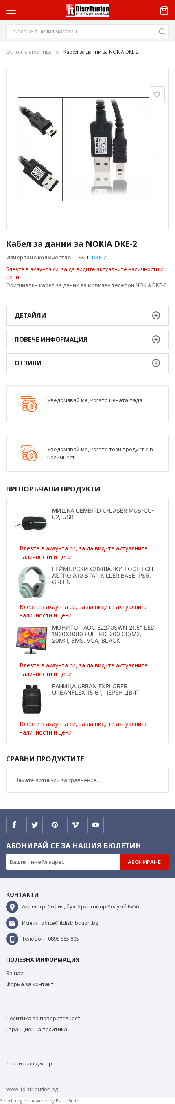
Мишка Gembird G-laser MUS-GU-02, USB (103, 513)
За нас (14, 973)
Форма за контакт (30, 984)
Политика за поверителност (43, 1018)
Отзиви (28, 363)
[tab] (87, 316)
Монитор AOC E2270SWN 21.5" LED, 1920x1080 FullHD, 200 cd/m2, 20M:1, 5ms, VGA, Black (104, 634)
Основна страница (29, 51)
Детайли (30, 315)
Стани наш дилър (29, 1063)
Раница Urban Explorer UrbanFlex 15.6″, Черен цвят (96, 689)
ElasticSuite (67, 1101)
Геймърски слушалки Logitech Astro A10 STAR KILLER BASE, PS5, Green (102, 575)
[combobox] (87, 31)
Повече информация (51, 339)
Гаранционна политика (36, 1029)
